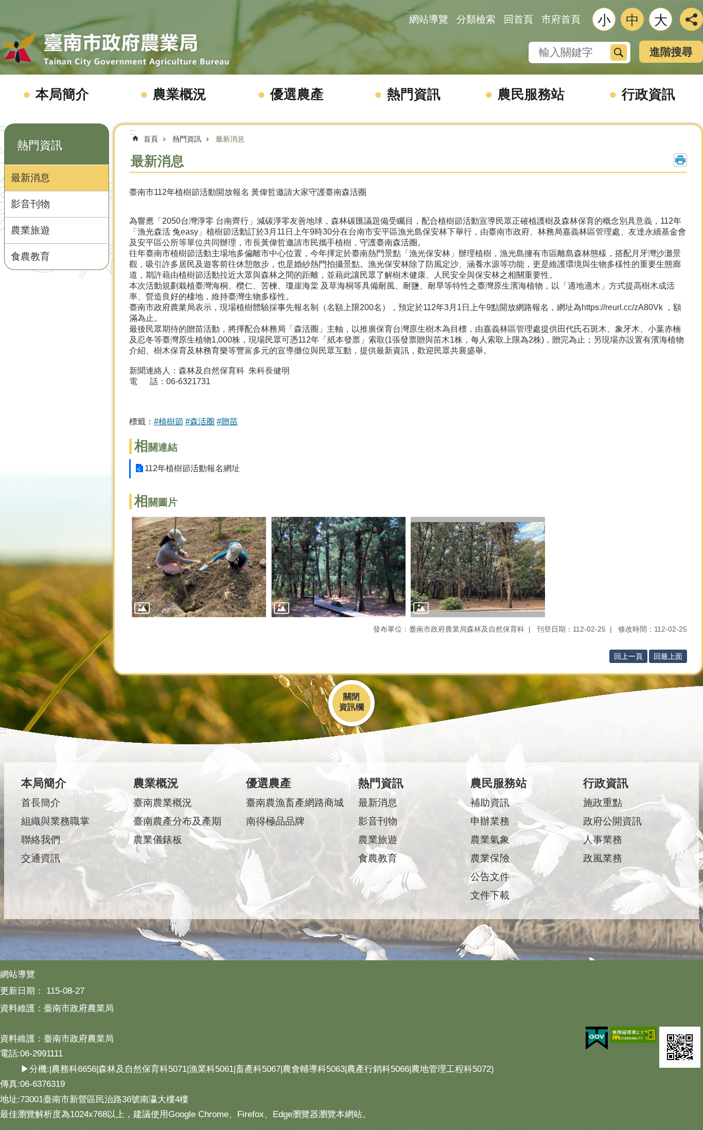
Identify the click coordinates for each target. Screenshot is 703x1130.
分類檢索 (476, 19)
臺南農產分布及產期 (177, 821)
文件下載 (489, 895)
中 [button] (632, 20)
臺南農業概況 (162, 802)
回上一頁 (628, 656)
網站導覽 (428, 19)
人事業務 (602, 839)
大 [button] (660, 20)
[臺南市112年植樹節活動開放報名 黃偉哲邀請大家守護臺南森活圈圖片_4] (679, 1047)
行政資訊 (648, 94)
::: (3, 127)
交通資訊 (40, 858)
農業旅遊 (30, 230)
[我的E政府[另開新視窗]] (597, 1038)
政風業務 (602, 858)
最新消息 (30, 177)
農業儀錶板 (157, 839)
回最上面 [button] (668, 656)
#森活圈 (200, 421)
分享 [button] (691, 19)
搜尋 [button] (618, 52)
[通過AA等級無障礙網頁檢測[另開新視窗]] (633, 1035)
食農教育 (30, 256)
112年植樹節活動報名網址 (192, 468)
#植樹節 (168, 421)
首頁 (151, 139)
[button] (199, 567)
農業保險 (489, 858)
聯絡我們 (40, 839)
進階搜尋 (671, 52)
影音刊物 (30, 204)
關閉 (351, 696)
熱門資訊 (414, 94)
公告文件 (489, 876)
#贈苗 (227, 421)
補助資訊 (489, 802)
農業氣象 (489, 839)
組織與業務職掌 (55, 821)
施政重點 (602, 802)
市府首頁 (561, 19)
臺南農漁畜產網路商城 (295, 802)
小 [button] (604, 20)
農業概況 (179, 94)
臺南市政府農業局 (116, 50)
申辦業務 (489, 821)
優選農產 (297, 94)
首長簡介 (40, 802)
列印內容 (680, 160)
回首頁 (518, 19)
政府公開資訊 (612, 821)
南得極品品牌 (275, 821)
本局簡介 (62, 94)
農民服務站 (531, 94)
